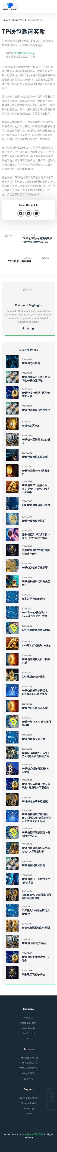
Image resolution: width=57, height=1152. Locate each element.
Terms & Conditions (28, 1098)
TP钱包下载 (18, 20)
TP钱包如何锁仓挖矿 (33, 520)
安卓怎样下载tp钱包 (33, 598)
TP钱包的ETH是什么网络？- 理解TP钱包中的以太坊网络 (35, 489)
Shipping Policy (28, 1103)
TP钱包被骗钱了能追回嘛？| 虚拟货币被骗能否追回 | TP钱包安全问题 (36, 818)
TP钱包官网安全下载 (33, 738)
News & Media (28, 1028)
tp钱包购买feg (30, 425)
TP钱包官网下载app (24, 53)
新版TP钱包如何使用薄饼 (36, 505)
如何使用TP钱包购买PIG (36, 629)
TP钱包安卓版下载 (28, 1063)
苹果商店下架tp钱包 (33, 974)
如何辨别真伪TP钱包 (33, 676)
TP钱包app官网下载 (28, 1058)
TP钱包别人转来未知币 (35, 707)
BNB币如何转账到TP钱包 (36, 645)
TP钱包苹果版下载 (28, 1068)
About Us (28, 1017)
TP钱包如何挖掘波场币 (35, 456)
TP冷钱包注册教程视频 (35, 801)
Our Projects (28, 1033)
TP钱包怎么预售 (31, 363)
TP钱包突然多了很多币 (35, 567)
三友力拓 (28, 1078)
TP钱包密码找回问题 (33, 865)
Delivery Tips (28, 1108)
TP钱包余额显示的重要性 (36, 410)
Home (5, 20)
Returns (28, 1113)
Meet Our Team (28, 1023)
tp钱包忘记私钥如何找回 (36, 927)
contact (28, 1038)
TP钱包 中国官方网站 (34, 943)
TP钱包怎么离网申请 (20, 261)
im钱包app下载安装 (33, 1134)
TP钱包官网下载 (29, 1073)
